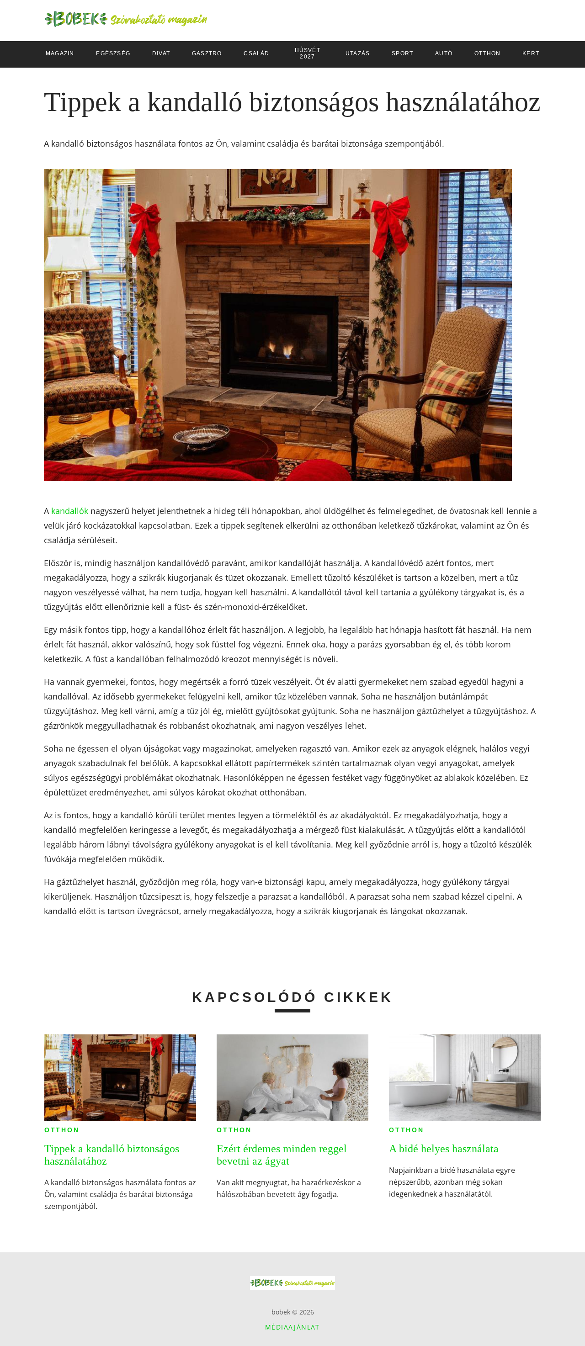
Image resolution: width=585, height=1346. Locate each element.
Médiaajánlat (292, 1327)
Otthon (62, 1130)
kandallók (69, 510)
